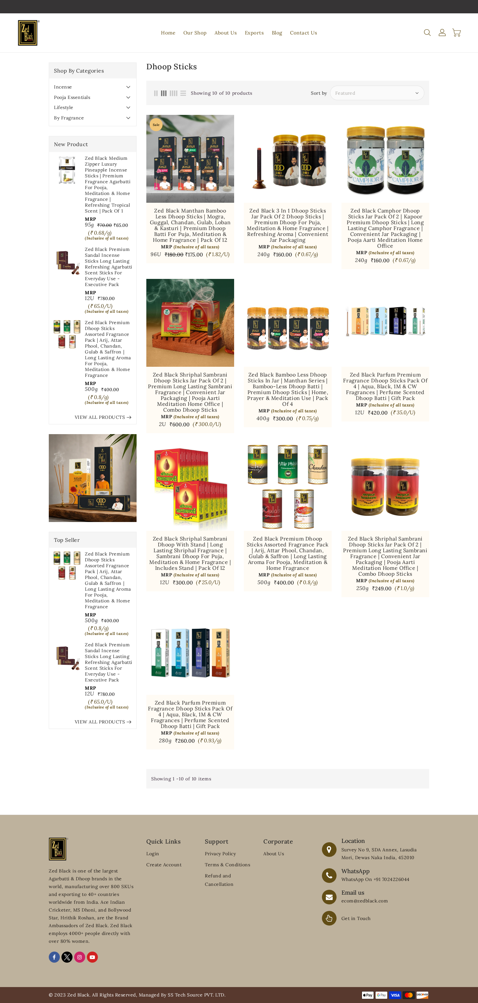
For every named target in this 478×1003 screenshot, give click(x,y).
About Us (273, 854)
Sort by (319, 93)
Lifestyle (63, 107)
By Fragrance (69, 118)
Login (152, 854)
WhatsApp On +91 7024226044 (375, 879)
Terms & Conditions (227, 865)
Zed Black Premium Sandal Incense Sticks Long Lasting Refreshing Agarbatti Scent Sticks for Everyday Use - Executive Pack (108, 266)
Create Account (163, 865)
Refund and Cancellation (219, 880)
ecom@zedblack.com (364, 901)
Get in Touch (356, 918)
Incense (63, 87)
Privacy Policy (220, 854)
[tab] (92, 87)
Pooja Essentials (72, 97)
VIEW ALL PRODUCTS (100, 417)
